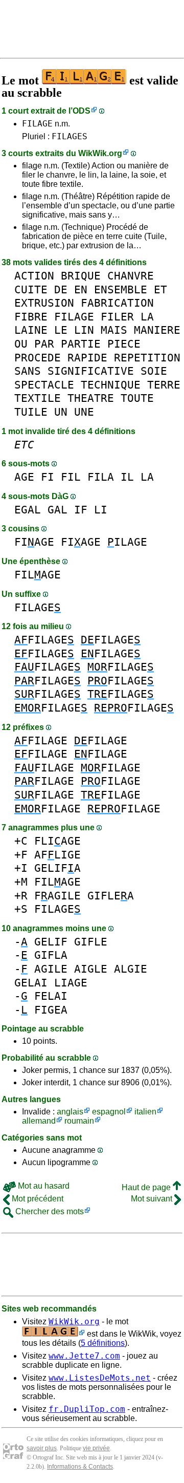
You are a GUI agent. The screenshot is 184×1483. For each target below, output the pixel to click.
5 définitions (103, 1343)
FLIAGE (57, 840)
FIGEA (50, 1009)
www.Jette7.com (84, 1356)
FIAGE (34, 541)
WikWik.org (100, 153)
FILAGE (37, 123)
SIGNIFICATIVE (91, 370)
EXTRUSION (44, 302)
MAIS (114, 330)
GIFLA (50, 955)
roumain (79, 1120)
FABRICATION (117, 302)
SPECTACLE (44, 384)
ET (160, 289)
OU (21, 343)
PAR (44, 343)
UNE (84, 411)
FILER (117, 316)
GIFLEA (110, 895)
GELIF (50, 941)
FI (47, 476)
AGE (24, 476)
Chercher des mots (48, 1211)
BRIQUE (81, 275)
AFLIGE (57, 854)
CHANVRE (130, 275)
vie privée (96, 1448)
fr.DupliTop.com (87, 1409)
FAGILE (57, 895)
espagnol (109, 1111)
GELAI (31, 982)
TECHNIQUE (111, 384)
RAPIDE (87, 357)
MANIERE (157, 330)
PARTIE (81, 343)
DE (60, 289)
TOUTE (137, 398)
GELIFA (57, 868)
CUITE (31, 289)
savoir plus (42, 1448)
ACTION (34, 275)
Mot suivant (152, 1198)
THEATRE (90, 398)
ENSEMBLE (120, 289)
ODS (81, 110)
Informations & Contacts (80, 1466)
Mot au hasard (43, 1185)
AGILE (50, 968)
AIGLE (90, 968)
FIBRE (31, 316)
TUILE (31, 411)
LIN (84, 330)
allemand (39, 1120)
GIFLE (90, 941)
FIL (71, 476)
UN (60, 411)
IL (127, 476)
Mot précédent (36, 1198)
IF (80, 509)
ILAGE (127, 541)
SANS (27, 370)
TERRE (163, 384)
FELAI (50, 996)
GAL (57, 509)
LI (100, 509)
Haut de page (147, 1187)
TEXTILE (37, 398)
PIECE (124, 343)
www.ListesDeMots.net (100, 1378)
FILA (100, 476)
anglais (70, 1111)
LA (147, 316)
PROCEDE (37, 357)
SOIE (154, 370)
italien (145, 1111)
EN (80, 289)
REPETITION (147, 357)
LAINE (31, 330)
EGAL (27, 509)
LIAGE (70, 982)
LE (60, 330)
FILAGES (69, 136)
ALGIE (130, 968)
